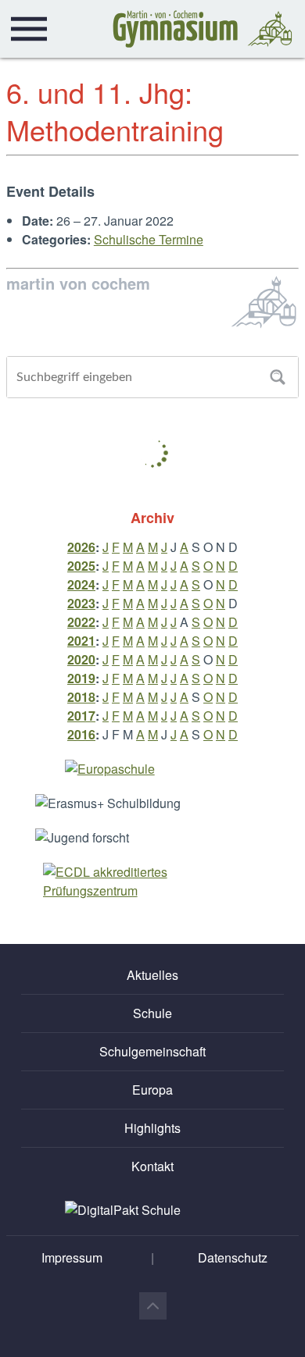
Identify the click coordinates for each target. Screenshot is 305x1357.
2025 (81, 566)
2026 (81, 547)
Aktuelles (152, 975)
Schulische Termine (148, 239)
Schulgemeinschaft (152, 1051)
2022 (81, 622)
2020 (81, 659)
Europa (152, 1090)
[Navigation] (29, 29)
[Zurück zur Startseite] (202, 29)
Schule (152, 1013)
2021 (81, 641)
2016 (81, 734)
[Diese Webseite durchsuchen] (277, 377)
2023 (81, 603)
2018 (81, 697)
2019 (81, 678)
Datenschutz (232, 1257)
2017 (81, 716)
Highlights (152, 1128)
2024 (81, 584)
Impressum (71, 1257)
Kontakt (152, 1166)
